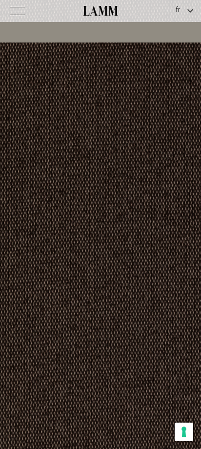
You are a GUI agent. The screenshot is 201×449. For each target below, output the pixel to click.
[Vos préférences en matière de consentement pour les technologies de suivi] (184, 432)
